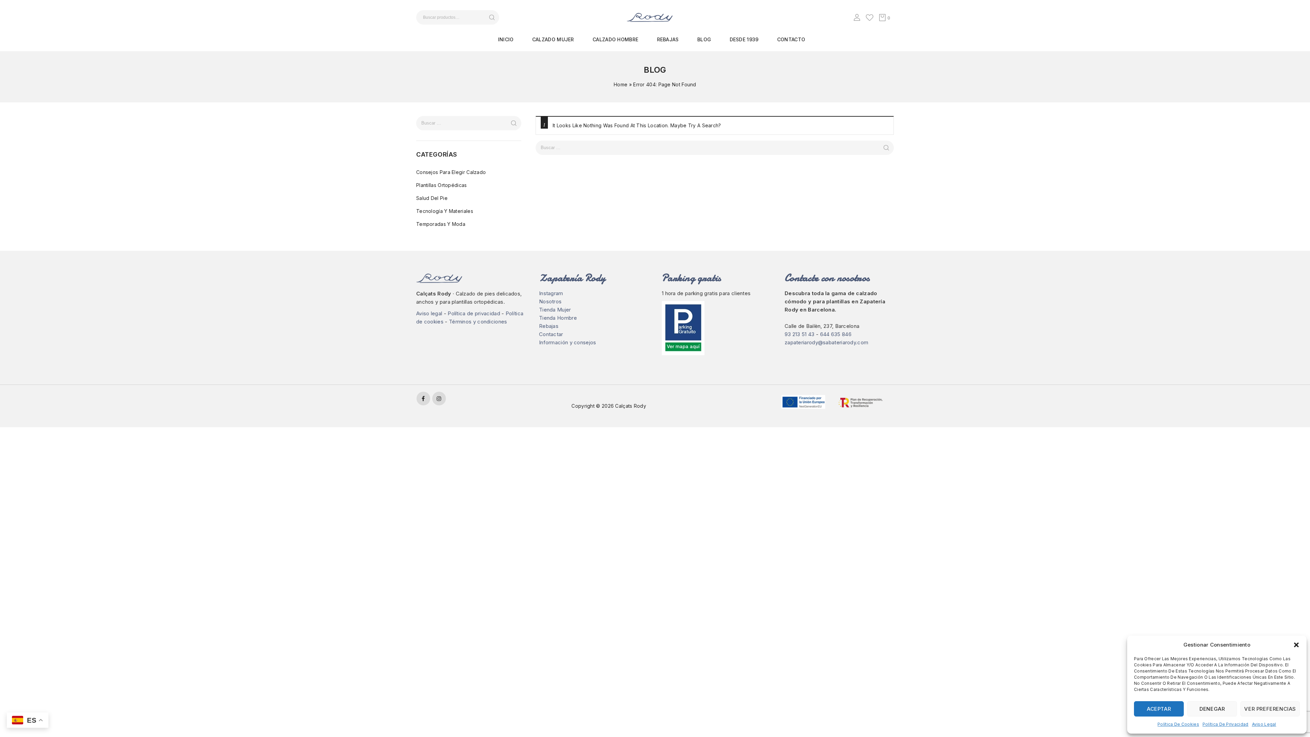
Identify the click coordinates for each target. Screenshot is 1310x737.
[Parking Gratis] (716, 328)
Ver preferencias (1270, 709)
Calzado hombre (615, 39)
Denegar (1212, 709)
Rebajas (668, 39)
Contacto (791, 39)
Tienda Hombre (558, 318)
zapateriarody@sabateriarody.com (826, 342)
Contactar (551, 334)
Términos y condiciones (478, 321)
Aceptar (1159, 709)
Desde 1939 (744, 39)
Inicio (506, 39)
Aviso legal (1264, 724)
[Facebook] (423, 398)
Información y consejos (567, 342)
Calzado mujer (553, 39)
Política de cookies (1178, 724)
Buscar (491, 17)
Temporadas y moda (440, 224)
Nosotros (550, 301)
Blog (704, 39)
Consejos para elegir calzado (451, 172)
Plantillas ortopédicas (441, 185)
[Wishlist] (869, 17)
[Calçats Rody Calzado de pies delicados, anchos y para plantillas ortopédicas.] (650, 17)
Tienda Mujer (555, 309)
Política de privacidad (1226, 724)
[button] (1296, 644)
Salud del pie (432, 198)
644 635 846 (836, 334)
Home (620, 84)
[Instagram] (439, 398)
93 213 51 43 (800, 334)
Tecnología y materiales (444, 211)
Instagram (551, 293)
